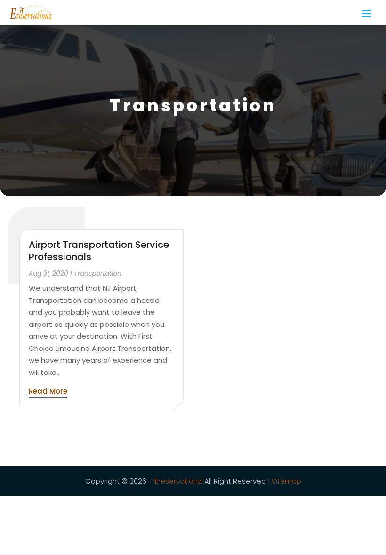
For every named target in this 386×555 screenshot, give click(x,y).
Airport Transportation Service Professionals (99, 250)
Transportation (97, 273)
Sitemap (286, 481)
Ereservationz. (178, 481)
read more (48, 391)
